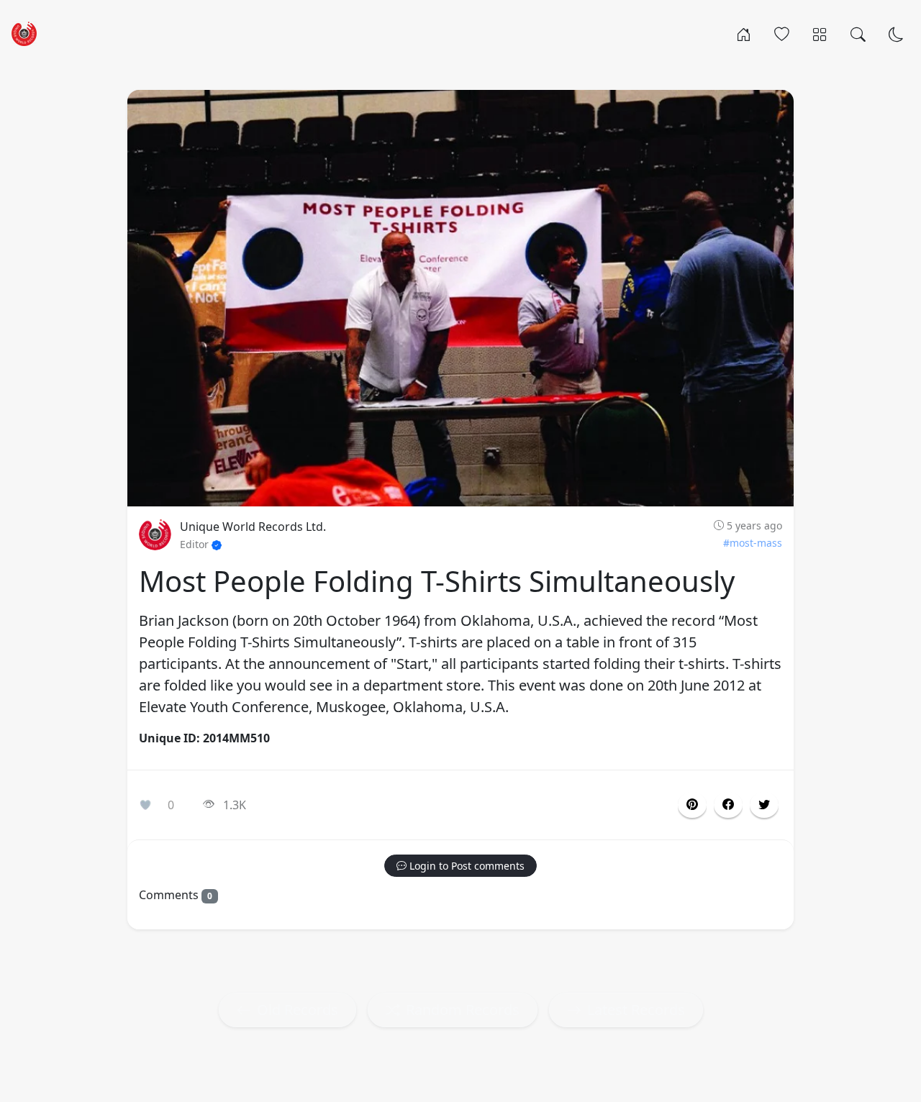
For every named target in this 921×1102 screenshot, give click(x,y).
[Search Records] (858, 33)
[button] (728, 805)
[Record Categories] (820, 33)
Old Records (297, 1009)
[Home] (743, 33)
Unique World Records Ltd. (253, 526)
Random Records (463, 1009)
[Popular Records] (781, 33)
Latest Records (636, 1009)
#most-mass (752, 543)
